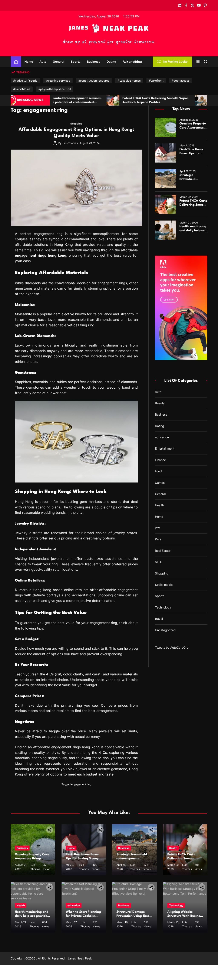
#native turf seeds (25, 80)
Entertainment (164, 448)
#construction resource (93, 80)
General (58, 61)
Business (93, 61)
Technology (163, 607)
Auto (42, 61)
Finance (160, 460)
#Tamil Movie (21, 89)
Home (28, 61)
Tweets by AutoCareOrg (172, 647)
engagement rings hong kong (40, 255)
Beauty (160, 403)
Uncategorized (165, 630)
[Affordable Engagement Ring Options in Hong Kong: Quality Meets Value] (76, 188)
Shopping (76, 123)
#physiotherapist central (55, 89)
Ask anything (132, 61)
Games (160, 482)
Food (158, 471)
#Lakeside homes (129, 80)
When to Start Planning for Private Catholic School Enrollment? (83, 916)
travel (159, 618)
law (157, 528)
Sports (75, 61)
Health (159, 505)
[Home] (16, 61)
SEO (158, 562)
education (162, 437)
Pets (158, 539)
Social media (164, 584)
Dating (111, 61)
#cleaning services (58, 80)
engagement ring (81, 784)
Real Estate (163, 550)
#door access (180, 80)
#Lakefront (156, 80)
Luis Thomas (70, 143)
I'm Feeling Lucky (175, 61)
